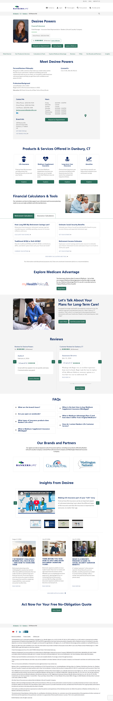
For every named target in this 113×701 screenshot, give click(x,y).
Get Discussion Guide (77, 321)
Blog (85, 1)
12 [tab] (82, 384)
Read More (15, 586)
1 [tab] (70, 384)
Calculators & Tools (39, 54)
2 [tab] (71, 384)
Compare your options (22, 251)
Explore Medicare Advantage (57, 54)
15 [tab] (85, 384)
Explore (24, 182)
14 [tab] (84, 384)
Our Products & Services (22, 54)
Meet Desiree (7, 54)
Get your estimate (64, 234)
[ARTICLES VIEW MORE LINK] (56, 593)
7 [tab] (77, 384)
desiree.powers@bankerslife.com (26, 110)
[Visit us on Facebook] (16, 633)
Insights (107, 54)
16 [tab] (86, 384)
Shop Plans (61, 288)
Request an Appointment (41, 46)
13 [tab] (83, 384)
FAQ (90, 1)
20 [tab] (91, 384)
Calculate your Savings (22, 234)
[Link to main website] (20, 8)
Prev (15, 503)
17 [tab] (87, 384)
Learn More (63, 322)
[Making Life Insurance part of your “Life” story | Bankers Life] (36, 502)
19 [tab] (89, 384)
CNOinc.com (36, 636)
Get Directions (20, 131)
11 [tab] (81, 384)
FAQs (80, 54)
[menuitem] (50, 8)
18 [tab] (88, 384)
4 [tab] (73, 384)
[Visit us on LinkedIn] (17, 114)
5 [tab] (74, 384)
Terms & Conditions (16, 636)
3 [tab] (72, 384)
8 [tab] (78, 384)
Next (97, 503)
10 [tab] (80, 384)
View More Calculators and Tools (56, 256)
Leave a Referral (71, 46)
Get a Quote (57, 46)
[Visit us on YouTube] (13, 633)
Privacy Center (27, 636)
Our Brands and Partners (93, 54)
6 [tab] (75, 384)
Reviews (72, 54)
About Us (96, 1)
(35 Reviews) (47, 40)
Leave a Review (55, 40)
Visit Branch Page (21, 133)
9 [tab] (79, 384)
